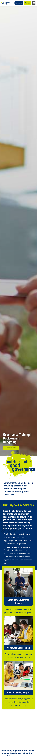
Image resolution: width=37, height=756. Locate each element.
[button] (33, 3)
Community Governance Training (18, 601)
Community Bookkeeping (18, 647)
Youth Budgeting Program (18, 692)
